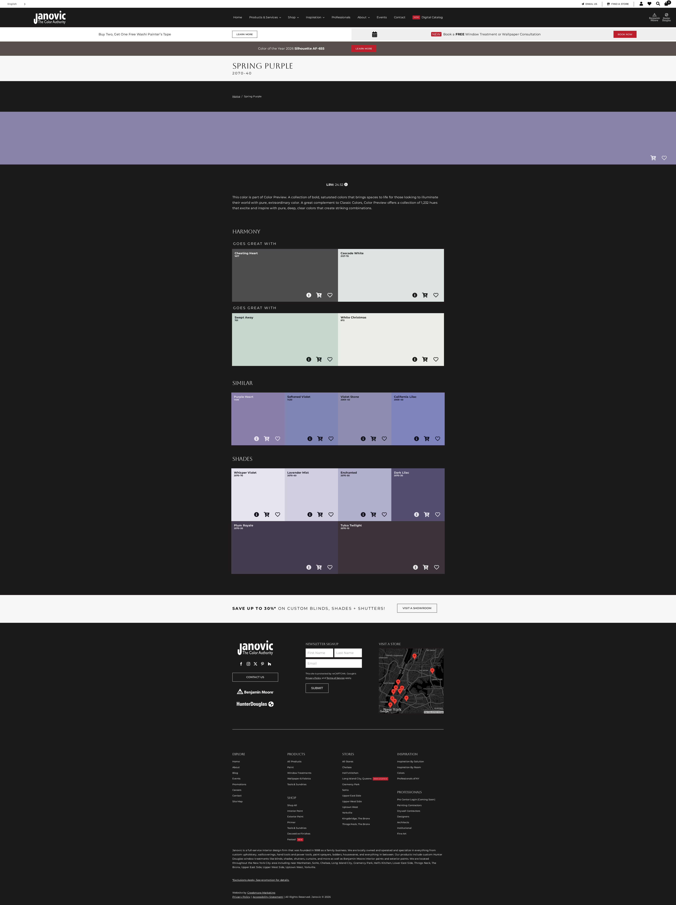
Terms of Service (336, 678)
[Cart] (666, 4)
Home (236, 96)
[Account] (641, 4)
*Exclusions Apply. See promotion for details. (260, 880)
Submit (317, 688)
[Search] (658, 4)
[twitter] (255, 664)
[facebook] (241, 664)
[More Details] (309, 295)
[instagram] (248, 664)
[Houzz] (269, 664)
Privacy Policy (313, 678)
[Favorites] (649, 4)
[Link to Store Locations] (411, 680)
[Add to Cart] (653, 158)
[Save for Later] (664, 158)
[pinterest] (262, 664)
